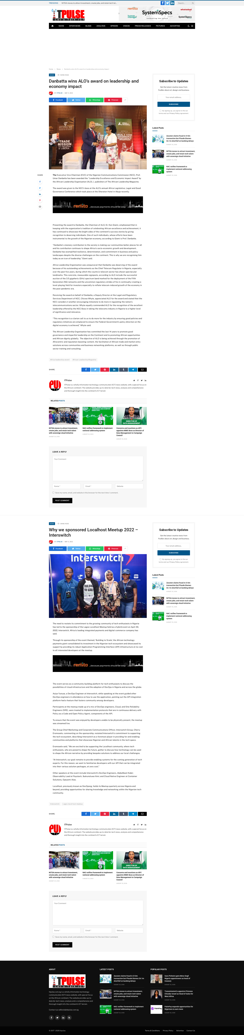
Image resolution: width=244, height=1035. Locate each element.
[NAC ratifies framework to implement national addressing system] (98, 416)
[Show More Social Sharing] (125, 100)
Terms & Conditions (152, 1031)
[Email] (39, 206)
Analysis (100, 26)
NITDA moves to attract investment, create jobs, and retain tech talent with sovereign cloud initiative (90, 3)
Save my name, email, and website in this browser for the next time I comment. (86, 493)
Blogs (88, 26)
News (61, 26)
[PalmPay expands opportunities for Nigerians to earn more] (156, 1009)
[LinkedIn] (39, 194)
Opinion (114, 26)
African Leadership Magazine (84, 360)
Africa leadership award (59, 360)
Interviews (74, 26)
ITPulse (59, 93)
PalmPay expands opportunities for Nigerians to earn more (179, 1008)
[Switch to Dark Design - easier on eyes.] (188, 26)
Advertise (175, 26)
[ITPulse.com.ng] (67, 14)
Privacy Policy (174, 113)
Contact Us (191, 1031)
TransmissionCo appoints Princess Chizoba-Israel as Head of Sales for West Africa (179, 993)
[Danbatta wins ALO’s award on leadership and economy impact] (98, 137)
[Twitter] (39, 187)
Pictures (160, 26)
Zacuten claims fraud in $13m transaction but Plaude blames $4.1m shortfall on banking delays (180, 138)
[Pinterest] (39, 200)
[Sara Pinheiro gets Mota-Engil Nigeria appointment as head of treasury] (156, 978)
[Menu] (192, 26)
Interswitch (54, 804)
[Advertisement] (122, 48)
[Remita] (157, 21)
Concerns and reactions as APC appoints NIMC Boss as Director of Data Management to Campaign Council (130, 431)
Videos (126, 26)
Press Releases (143, 26)
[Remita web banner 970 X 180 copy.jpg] (98, 212)
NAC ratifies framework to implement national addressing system (98, 429)
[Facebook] (39, 181)
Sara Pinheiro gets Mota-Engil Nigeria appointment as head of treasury (177, 978)
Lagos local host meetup (73, 804)
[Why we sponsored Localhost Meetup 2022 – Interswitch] (98, 586)
